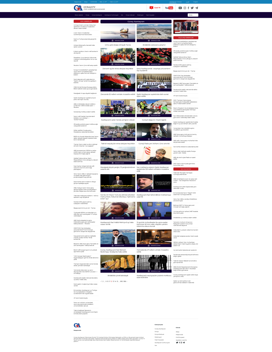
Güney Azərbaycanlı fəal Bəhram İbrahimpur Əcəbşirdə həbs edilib (113, 251)
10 (108, 281)
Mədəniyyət (140, 15)
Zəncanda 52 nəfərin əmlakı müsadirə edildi (118, 94)
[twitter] (192, 7)
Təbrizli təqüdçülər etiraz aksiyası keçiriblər (118, 144)
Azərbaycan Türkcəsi (176, 2)
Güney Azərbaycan (97, 15)
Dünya (87, 15)
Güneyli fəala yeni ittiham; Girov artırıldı (154, 144)
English (195, 2)
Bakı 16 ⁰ (103, 2)
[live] (154, 8)
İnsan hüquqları (150, 15)
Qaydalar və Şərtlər (181, 340)
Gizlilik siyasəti (180, 337)
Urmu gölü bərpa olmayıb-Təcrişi (118, 45)
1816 (124, 281)
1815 (121, 281)
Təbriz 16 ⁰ (114, 2)
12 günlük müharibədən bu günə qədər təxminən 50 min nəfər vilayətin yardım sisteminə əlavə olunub (152, 224)
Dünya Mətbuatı (159, 334)
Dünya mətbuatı (130, 15)
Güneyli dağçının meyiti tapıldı (154, 120)
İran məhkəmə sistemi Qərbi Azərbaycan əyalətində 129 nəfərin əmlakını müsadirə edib (153, 169)
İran (122, 15)
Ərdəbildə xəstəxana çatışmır (154, 45)
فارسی (187, 2)
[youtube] (169, 7)
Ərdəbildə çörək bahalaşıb (118, 276)
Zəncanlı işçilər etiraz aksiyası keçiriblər (118, 69)
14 (115, 281)
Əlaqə (86, 2)
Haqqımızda (77, 2)
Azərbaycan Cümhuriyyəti (111, 15)
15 (117, 281)
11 (109, 281)
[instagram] (184, 7)
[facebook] (188, 7)
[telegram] (196, 7)
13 (113, 281)
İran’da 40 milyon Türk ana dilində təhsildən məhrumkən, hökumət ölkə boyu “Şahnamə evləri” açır (117, 197)
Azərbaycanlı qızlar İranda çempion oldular (118, 120)
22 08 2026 (93, 2)
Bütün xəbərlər (79, 15)
